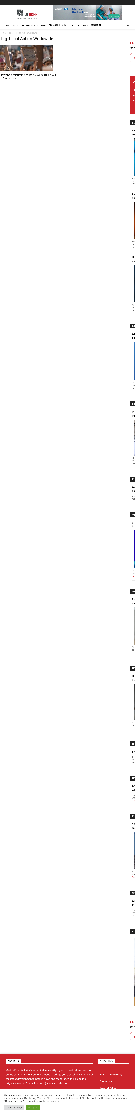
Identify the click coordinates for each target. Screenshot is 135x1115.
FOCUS (16, 25)
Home (3, 32)
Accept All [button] (33, 1107)
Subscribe (96, 25)
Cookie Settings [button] (14, 1107)
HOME (7, 25)
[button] (128, 25)
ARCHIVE (82, 25)
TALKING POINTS (30, 25)
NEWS (43, 25)
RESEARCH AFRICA (57, 25)
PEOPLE (72, 25)
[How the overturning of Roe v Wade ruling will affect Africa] (30, 58)
